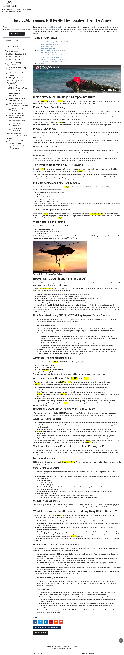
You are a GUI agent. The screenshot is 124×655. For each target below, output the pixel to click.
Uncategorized (17, 29)
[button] (35, 622)
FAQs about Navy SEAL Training (47, 53)
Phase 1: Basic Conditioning (18, 54)
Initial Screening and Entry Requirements (17, 69)
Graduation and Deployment (17, 130)
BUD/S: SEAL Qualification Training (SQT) (15, 82)
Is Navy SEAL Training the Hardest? (51, 57)
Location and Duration (19, 121)
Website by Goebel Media (88, 653)
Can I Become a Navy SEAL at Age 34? (52, 61)
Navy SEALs (8, 29)
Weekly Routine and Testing (18, 78)
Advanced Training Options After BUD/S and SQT (18, 99)
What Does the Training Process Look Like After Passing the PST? (16, 116)
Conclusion (40, 64)
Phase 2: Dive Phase (15, 57)
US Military (26, 29)
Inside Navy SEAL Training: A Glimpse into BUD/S (16, 50)
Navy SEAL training (54, 27)
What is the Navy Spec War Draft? (19, 147)
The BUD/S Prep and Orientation (16, 74)
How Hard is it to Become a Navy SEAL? (53, 59)
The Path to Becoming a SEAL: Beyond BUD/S (16, 64)
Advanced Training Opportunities (15, 94)
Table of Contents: (12, 46)
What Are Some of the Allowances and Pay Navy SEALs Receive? (17, 136)
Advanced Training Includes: (18, 109)
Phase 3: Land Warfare (16, 60)
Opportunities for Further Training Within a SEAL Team (18, 104)
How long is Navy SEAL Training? (51, 55)
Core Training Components (16, 125)
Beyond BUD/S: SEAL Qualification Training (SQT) (53, 50)
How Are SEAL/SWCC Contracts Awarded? (16, 142)
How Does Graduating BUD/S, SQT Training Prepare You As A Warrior (18, 88)
